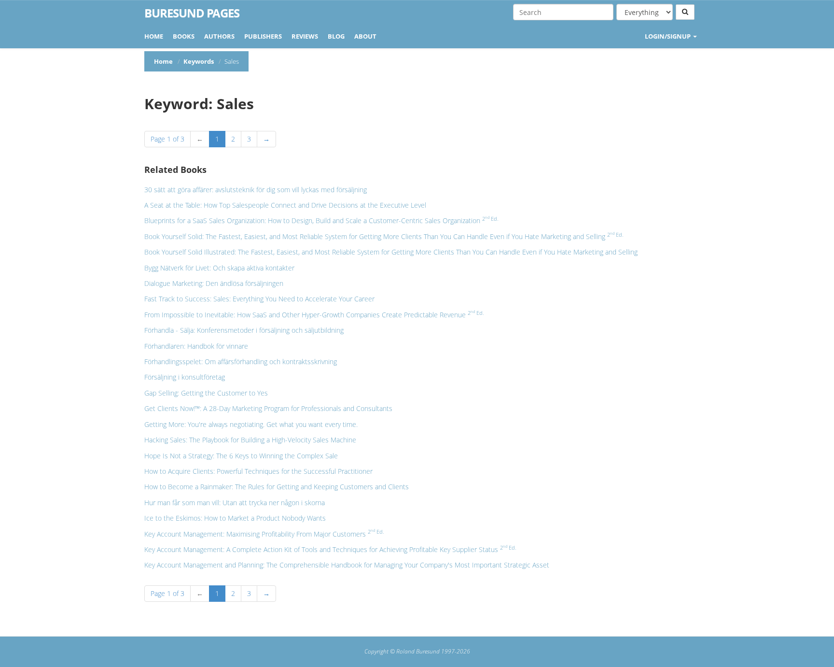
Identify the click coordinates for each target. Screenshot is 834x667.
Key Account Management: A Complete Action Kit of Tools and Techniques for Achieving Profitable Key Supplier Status (330, 549)
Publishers (263, 36)
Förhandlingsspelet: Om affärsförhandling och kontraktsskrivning (240, 361)
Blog (336, 36)
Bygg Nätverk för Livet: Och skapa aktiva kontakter (219, 267)
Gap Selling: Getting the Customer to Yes (206, 392)
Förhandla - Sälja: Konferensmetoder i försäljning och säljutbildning (244, 330)
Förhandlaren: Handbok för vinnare (196, 346)
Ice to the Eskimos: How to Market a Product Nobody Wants (235, 518)
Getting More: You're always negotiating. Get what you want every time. (251, 424)
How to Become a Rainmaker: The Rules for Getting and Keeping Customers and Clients (276, 486)
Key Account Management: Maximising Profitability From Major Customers (264, 534)
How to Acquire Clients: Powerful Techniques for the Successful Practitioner (258, 471)
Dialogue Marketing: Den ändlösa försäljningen (213, 283)
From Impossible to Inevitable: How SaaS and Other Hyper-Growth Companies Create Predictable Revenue (314, 314)
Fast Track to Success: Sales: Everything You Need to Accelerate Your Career (259, 298)
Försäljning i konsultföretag (184, 377)
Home (153, 36)
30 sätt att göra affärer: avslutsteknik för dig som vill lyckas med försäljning (255, 189)
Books (184, 36)
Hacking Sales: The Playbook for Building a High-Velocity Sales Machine (250, 439)
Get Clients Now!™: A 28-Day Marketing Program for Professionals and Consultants (268, 408)
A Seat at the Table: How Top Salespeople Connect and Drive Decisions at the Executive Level (285, 205)
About (365, 36)
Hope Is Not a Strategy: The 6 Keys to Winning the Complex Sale (241, 455)
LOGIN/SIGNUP (668, 36)
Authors (219, 36)
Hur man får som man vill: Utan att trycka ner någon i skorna (234, 502)
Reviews (305, 36)
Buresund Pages (191, 13)
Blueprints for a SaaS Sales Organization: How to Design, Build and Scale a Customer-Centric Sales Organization (321, 220)
